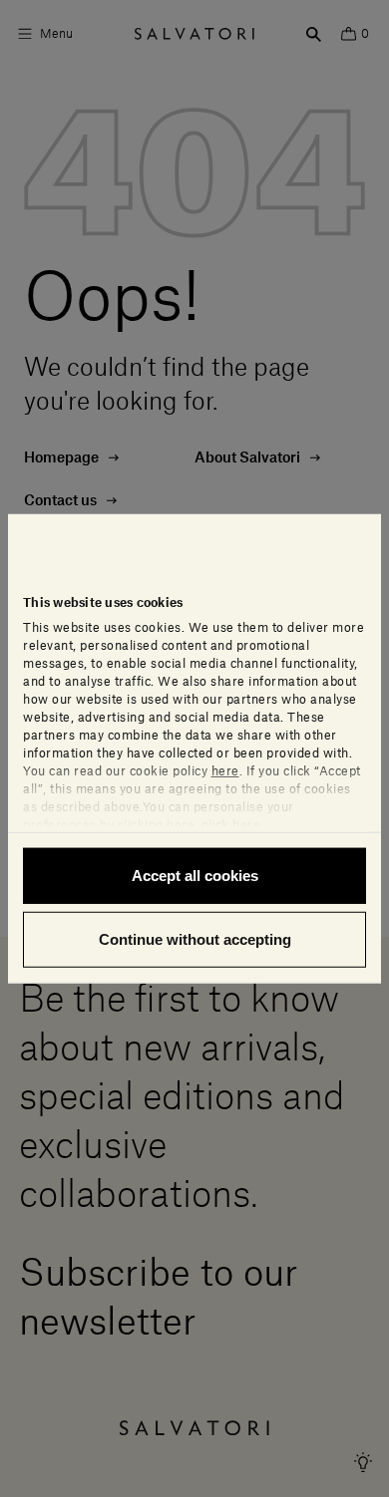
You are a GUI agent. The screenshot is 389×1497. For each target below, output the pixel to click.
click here (230, 825)
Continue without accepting (195, 938)
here (225, 771)
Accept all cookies (195, 875)
